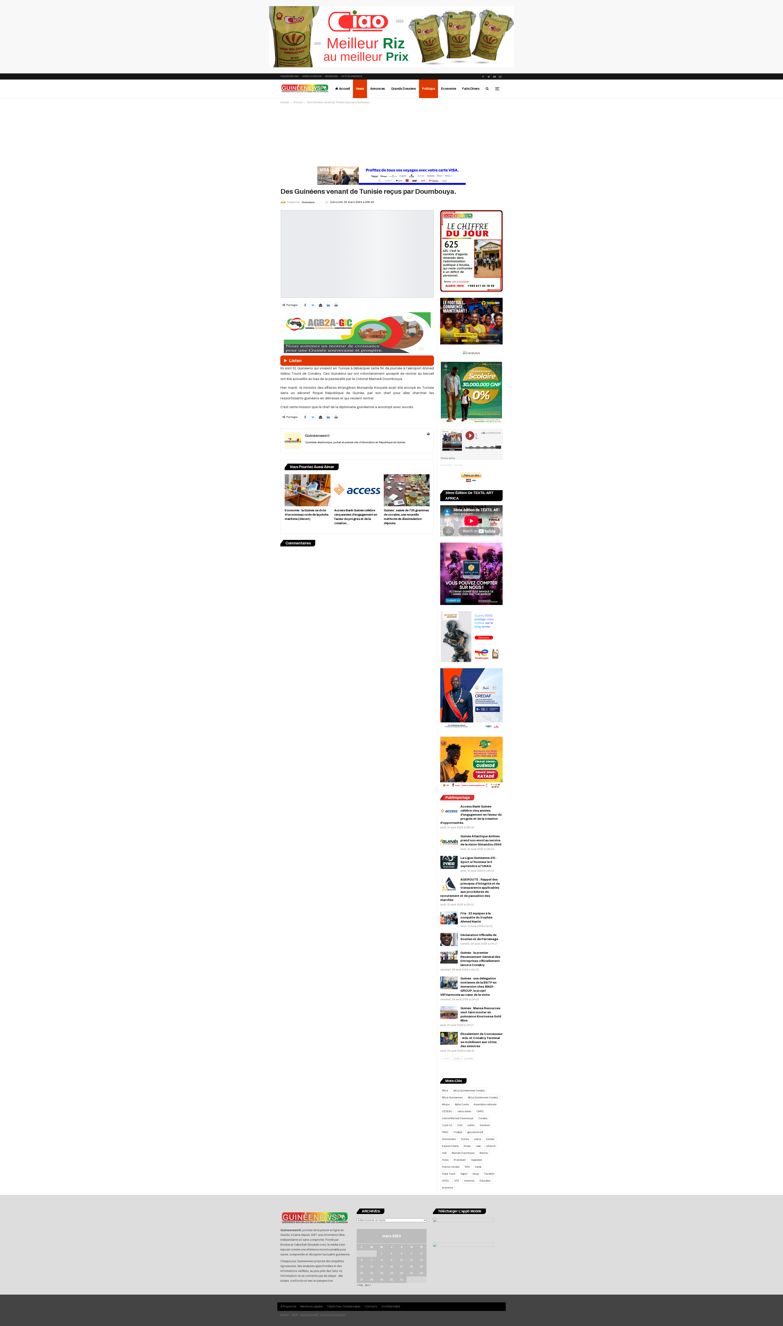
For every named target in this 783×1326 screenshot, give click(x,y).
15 (381, 1266)
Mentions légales (311, 1306)
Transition (488, 1173)
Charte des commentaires (344, 1306)
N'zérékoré (460, 1160)
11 (411, 1260)
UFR (456, 1180)
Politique (428, 88)
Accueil (344, 88)
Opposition (476, 1160)
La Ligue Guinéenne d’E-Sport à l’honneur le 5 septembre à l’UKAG (478, 862)
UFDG (445, 1180)
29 (381, 1279)
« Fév (360, 1285)
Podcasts (458, 465)
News (360, 88)
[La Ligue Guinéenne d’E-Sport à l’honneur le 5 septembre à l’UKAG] (449, 862)
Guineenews (449, 1139)
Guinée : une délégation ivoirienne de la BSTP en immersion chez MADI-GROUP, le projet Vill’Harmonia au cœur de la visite (468, 986)
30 (391, 1279)
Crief (459, 1125)
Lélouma (490, 1146)
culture (471, 1125)
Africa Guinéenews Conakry (483, 1097)
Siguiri (464, 1173)
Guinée (465, 1139)
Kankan (490, 1139)
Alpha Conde (462, 1104)
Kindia (467, 1146)
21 (371, 1273)
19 (421, 1266)
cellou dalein (464, 1111)
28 (371, 1279)
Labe (478, 1146)
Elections (485, 1125)
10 (401, 1260)
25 (411, 1273)
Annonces (377, 88)
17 (401, 1266)
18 (411, 1266)
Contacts (371, 1306)
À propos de (288, 1306)
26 (421, 1273)
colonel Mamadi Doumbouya (457, 1118)
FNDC (445, 1132)
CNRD (479, 1111)
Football (458, 1132)
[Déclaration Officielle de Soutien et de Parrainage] (449, 939)
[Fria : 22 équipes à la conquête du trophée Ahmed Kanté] (449, 917)
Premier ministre (451, 1166)
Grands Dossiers (403, 88)
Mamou (484, 1153)
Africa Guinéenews (452, 1097)
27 (361, 1279)
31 (401, 1279)
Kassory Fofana (450, 1146)
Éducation (485, 1180)
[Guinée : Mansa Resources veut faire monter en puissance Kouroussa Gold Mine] (449, 1012)
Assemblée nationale (485, 1104)
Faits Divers (470, 88)
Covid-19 (447, 1125)
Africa (445, 1090)
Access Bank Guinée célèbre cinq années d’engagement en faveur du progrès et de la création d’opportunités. (471, 814)
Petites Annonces (352, 76)
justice (477, 1139)
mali (444, 1153)
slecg (475, 1173)
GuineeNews (446, 465)
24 (401, 1273)
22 (381, 1273)
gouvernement (475, 1132)
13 (361, 1266)
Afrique (446, 1104)
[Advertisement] (391, 135)
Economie (448, 88)
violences (469, 1180)
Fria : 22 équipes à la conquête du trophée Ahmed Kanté (476, 917)
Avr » (368, 1285)
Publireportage (289, 76)
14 (371, 1266)
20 (361, 1273)
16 (391, 1266)
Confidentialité (390, 1306)
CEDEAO (447, 1111)
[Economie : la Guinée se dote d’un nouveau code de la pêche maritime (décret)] (308, 490)
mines (445, 1160)
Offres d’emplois (312, 76)
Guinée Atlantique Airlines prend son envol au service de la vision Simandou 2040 (480, 840)
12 (421, 1260)
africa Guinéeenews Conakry (469, 1090)
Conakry (483, 1118)
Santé (478, 1166)
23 (391, 1273)
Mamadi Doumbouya (463, 1153)
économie (447, 1187)
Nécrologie (331, 76)
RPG (467, 1166)
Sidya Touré (448, 1173)
